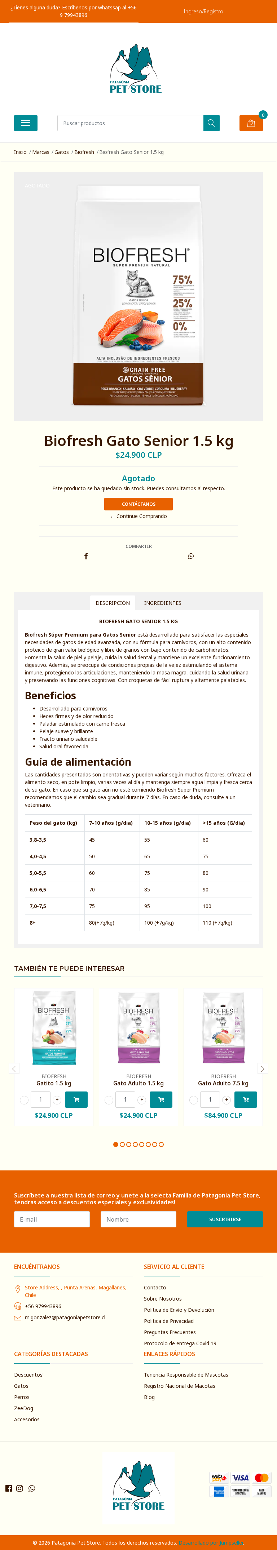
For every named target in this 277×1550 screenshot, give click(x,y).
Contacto (155, 1287)
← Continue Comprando (138, 516)
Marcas (40, 152)
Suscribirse (225, 1219)
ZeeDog (23, 1408)
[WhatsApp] (31, 1488)
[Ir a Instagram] (19, 1488)
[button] (116, 1144)
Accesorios (27, 1419)
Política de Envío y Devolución (179, 1309)
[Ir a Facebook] (8, 1488)
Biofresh (84, 152)
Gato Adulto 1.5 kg (138, 1083)
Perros (22, 1397)
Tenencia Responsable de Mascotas (186, 1374)
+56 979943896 (43, 1306)
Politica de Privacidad (169, 1321)
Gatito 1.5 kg (53, 1083)
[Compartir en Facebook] (86, 556)
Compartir (139, 546)
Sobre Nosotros (163, 1298)
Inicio (20, 152)
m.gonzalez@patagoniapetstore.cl (65, 1317)
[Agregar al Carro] (76, 1099)
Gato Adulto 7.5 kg (223, 1083)
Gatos (61, 152)
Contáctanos (138, 504)
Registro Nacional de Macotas (179, 1385)
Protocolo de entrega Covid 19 (180, 1343)
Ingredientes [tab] (162, 602)
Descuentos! (29, 1374)
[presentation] (14, 1068)
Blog (149, 1397)
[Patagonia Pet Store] (136, 71)
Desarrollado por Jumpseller (211, 1542)
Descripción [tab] (113, 602)
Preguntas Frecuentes (170, 1332)
